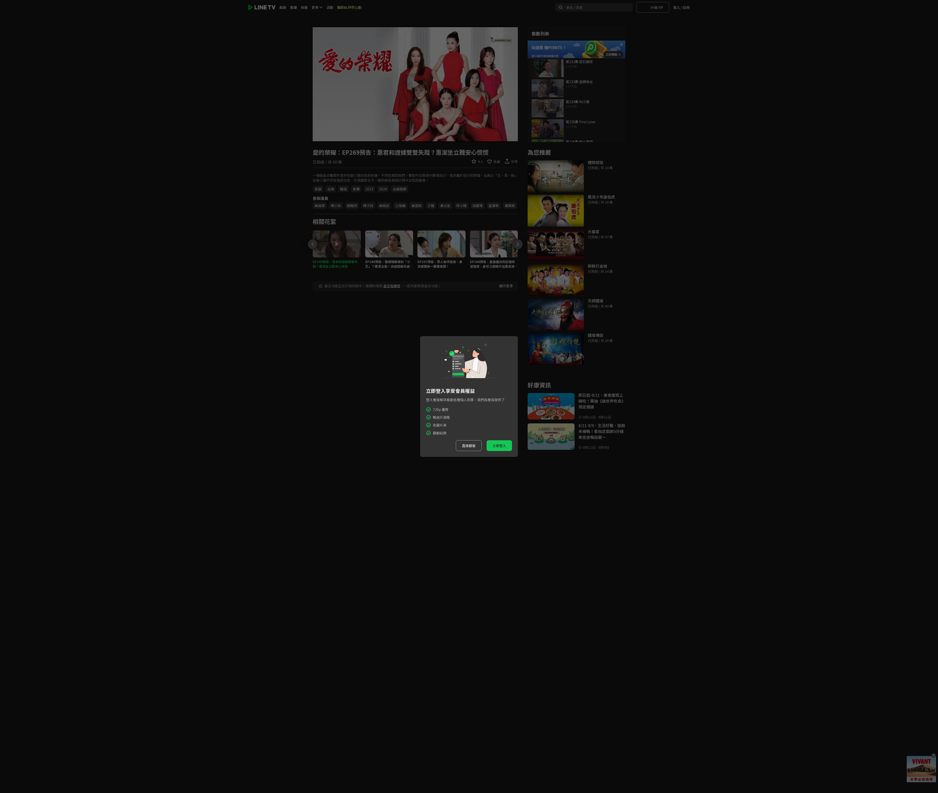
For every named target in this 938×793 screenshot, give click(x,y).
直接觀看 (469, 445)
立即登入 (499, 445)
